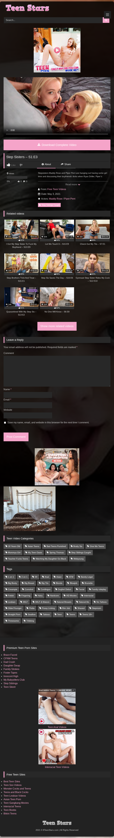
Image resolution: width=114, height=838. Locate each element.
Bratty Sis (77, 546)
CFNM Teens (11, 658)
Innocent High (11, 676)
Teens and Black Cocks (16, 792)
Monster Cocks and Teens (17, 788)
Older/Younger (15, 608)
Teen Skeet (9, 687)
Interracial (88, 595)
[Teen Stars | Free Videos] (57, 8)
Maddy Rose (55, 198)
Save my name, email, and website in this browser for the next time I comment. (48, 422)
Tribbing (30, 621)
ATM (71, 577)
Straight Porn (14, 614)
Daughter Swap (12, 665)
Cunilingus (45, 589)
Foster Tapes (10, 672)
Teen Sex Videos (13, 785)
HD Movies (71, 595)
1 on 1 (11, 577)
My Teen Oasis (35, 552)
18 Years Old (14, 546)
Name (7, 389)
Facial (81, 589)
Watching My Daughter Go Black (51, 559)
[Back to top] (105, 829)
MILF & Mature (42, 602)
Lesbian (11, 602)
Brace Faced (10, 655)
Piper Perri (69, 198)
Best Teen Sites (12, 781)
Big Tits (45, 583)
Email (7, 399)
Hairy (40, 595)
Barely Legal (87, 577)
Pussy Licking (48, 608)
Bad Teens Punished (56, 546)
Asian (59, 577)
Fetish (11, 595)
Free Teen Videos (56, 189)
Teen (59, 614)
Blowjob (73, 583)
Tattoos (46, 614)
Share (67, 164)
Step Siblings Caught (51, 205)
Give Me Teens (97, 546)
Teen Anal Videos (57, 727)
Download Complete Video (58, 145)
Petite (32, 608)
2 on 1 (24, 577)
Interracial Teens (12, 806)
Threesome (13, 621)
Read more (71, 184)
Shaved (81, 608)
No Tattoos (101, 602)
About (47, 164)
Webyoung (78, 559)
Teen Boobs (10, 810)
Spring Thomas (56, 552)
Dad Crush (9, 662)
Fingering (25, 595)
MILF (25, 602)
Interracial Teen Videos (57, 767)
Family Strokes (11, 669)
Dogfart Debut (64, 589)
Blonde (59, 583)
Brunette (89, 583)
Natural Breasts (64, 602)
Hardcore (54, 595)
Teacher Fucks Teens (18, 559)
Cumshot (29, 589)
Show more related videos (57, 326)
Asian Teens (33, 546)
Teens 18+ (87, 614)
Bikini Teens (10, 813)
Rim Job (66, 608)
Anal (47, 577)
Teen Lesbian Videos (15, 795)
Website (8, 410)
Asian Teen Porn (12, 799)
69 (36, 577)
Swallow (31, 614)
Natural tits (84, 602)
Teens (72, 614)
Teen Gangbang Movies (16, 803)
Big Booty (12, 583)
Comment (9, 353)
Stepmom (96, 608)
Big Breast (29, 583)
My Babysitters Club (14, 680)
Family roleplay (99, 589)
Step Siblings (11, 683)
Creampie (12, 589)
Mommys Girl (14, 552)
